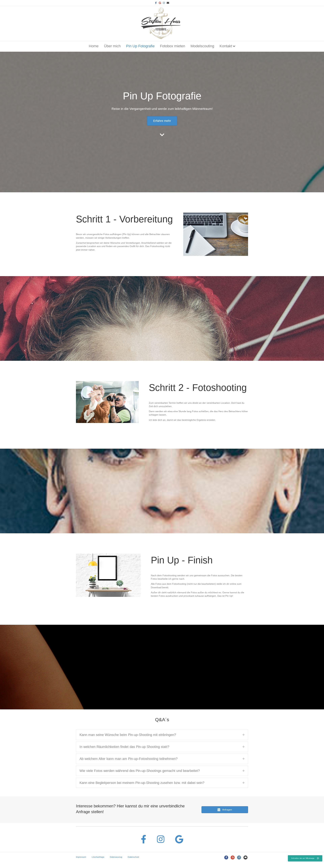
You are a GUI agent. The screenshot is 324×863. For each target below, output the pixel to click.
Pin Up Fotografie (140, 46)
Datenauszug (116, 857)
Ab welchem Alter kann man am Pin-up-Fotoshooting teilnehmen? (128, 759)
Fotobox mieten (172, 46)
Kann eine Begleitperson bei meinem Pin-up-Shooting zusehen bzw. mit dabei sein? (141, 783)
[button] (162, 121)
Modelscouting (202, 46)
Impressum (81, 857)
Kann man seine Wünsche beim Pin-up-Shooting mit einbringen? (127, 735)
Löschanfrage (98, 857)
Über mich (112, 46)
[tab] (162, 735)
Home (94, 46)
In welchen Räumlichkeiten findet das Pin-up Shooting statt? (124, 747)
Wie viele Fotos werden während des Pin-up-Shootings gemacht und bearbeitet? (139, 771)
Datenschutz (133, 857)
